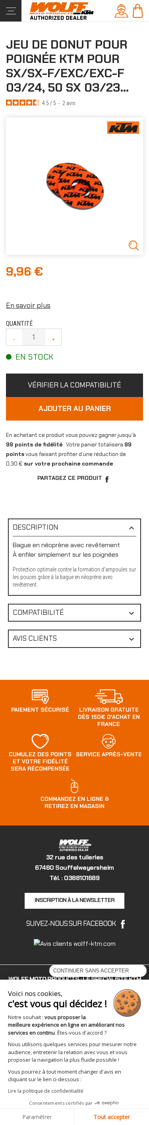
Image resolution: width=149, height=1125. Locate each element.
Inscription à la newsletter (74, 900)
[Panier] (137, 10)
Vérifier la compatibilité (74, 385)
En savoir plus (28, 305)
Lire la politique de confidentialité (45, 1091)
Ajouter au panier (75, 408)
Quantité (19, 323)
